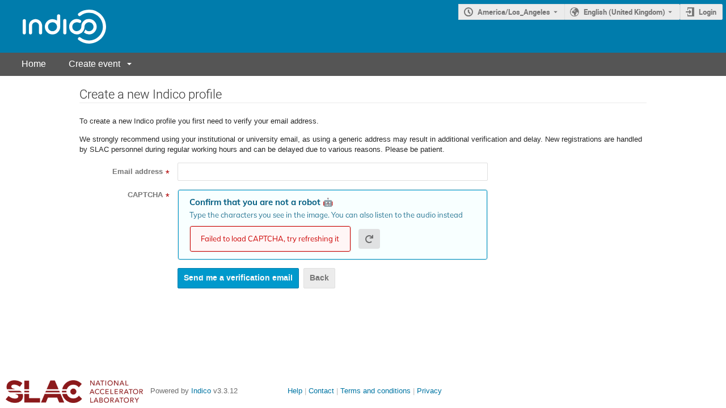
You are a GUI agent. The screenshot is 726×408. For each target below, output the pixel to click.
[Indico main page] (53, 26)
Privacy (429, 391)
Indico (201, 391)
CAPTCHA (145, 195)
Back (319, 278)
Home (34, 64)
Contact (321, 391)
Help (295, 391)
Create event (94, 64)
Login (707, 12)
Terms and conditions (375, 391)
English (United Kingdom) (624, 12)
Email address (137, 172)
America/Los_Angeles (514, 12)
